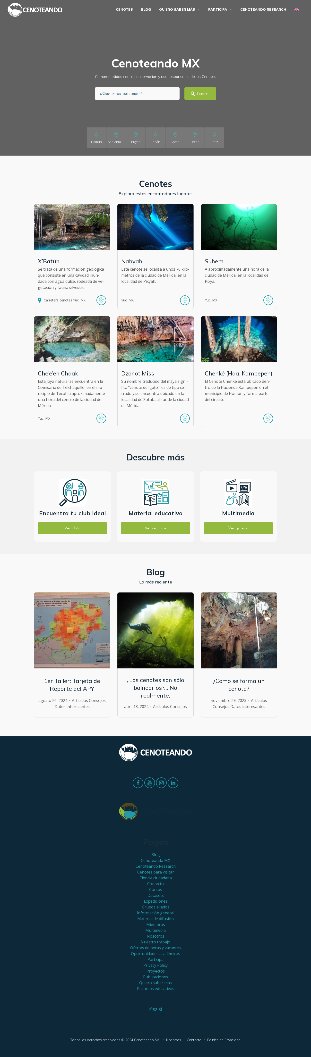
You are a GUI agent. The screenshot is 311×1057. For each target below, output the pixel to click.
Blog (146, 9)
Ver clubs (73, 528)
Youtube (150, 784)
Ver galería (238, 528)
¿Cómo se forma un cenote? (239, 684)
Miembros (155, 924)
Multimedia (155, 930)
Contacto (155, 883)
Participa (217, 9)
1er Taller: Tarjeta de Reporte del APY (72, 684)
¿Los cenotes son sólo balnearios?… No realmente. (155, 687)
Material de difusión (155, 918)
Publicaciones (155, 977)
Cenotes (124, 9)
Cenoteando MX (155, 860)
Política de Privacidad (224, 1040)
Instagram (161, 784)
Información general (155, 913)
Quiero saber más (177, 9)
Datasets (155, 895)
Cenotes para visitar (155, 872)
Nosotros (155, 936)
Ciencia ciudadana (155, 878)
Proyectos (156, 971)
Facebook (138, 784)
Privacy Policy (155, 965)
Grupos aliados (155, 907)
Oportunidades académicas (155, 953)
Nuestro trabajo (155, 942)
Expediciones (155, 901)
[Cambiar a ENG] (297, 9)
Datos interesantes (72, 706)
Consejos (97, 700)
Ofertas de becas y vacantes (155, 947)
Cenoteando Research (263, 9)
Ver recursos (155, 528)
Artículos (80, 700)
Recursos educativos (155, 988)
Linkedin (173, 784)
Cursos (155, 889)
